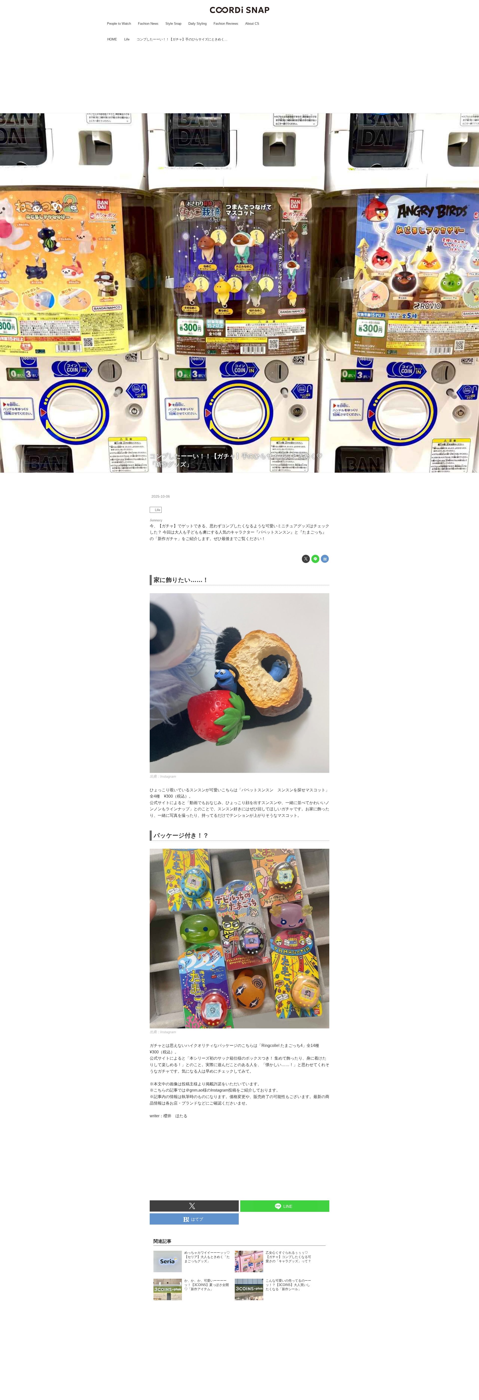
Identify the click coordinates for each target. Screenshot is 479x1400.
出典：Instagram (163, 776)
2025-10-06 (160, 496)
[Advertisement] (239, 78)
